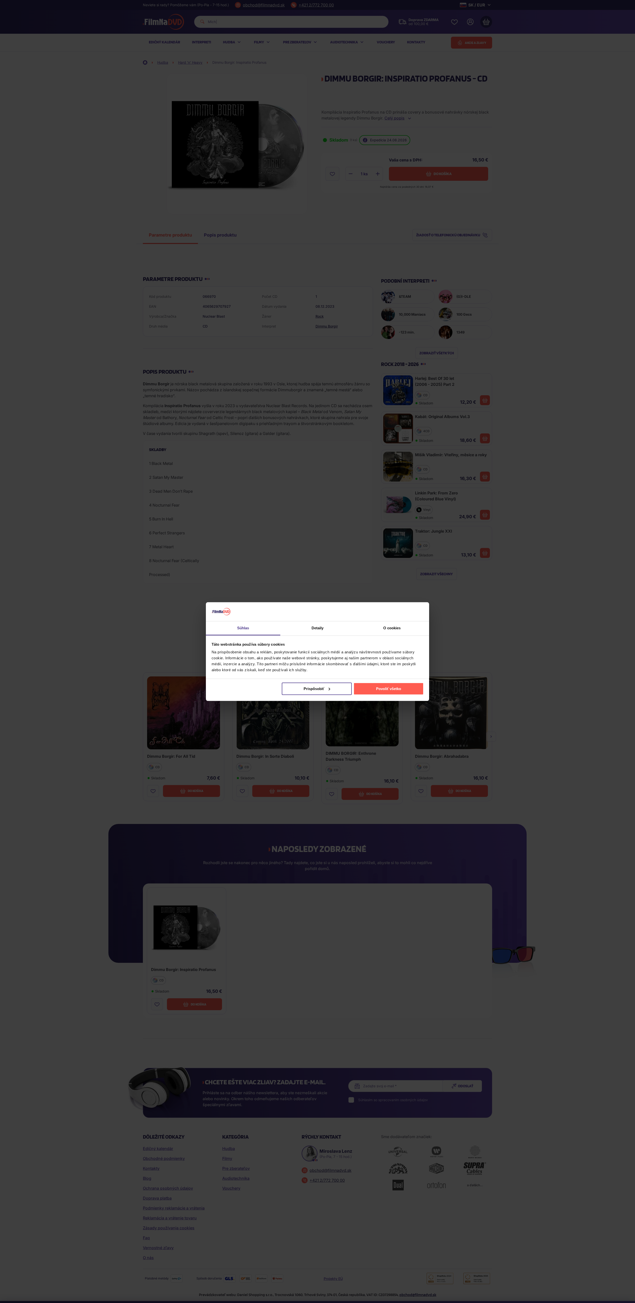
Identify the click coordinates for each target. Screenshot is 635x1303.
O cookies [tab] (392, 628)
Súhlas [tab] (243, 628)
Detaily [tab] (318, 628)
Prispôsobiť (314, 689)
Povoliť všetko (388, 689)
